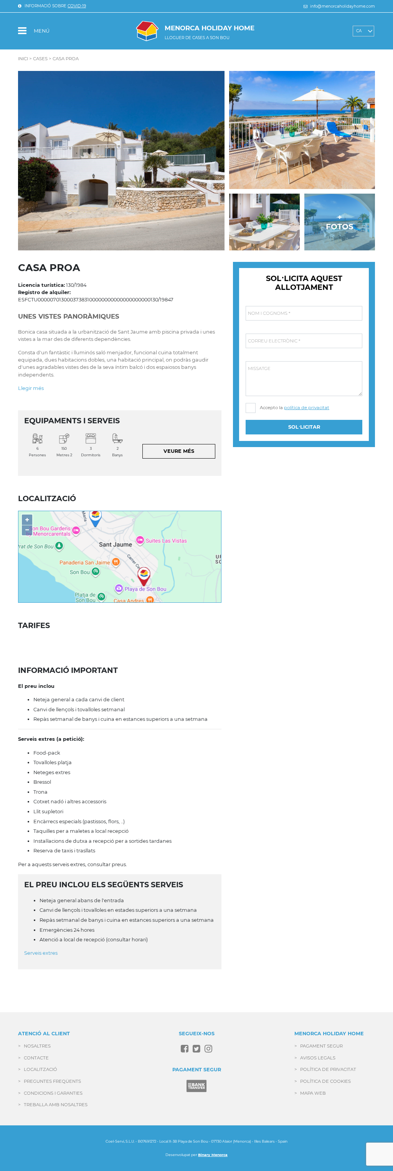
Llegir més (31, 388)
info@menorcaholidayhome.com (342, 6)
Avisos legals (317, 1058)
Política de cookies (325, 1081)
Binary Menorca (213, 1155)
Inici (23, 58)
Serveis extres (41, 953)
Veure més (178, 451)
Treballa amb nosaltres (56, 1104)
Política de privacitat (328, 1069)
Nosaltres (37, 1046)
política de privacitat (306, 407)
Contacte (36, 1058)
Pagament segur (321, 1046)
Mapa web (313, 1093)
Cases (40, 58)
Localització (40, 1069)
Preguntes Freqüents (52, 1081)
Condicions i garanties (53, 1093)
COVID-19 (77, 5)
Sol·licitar (304, 427)
